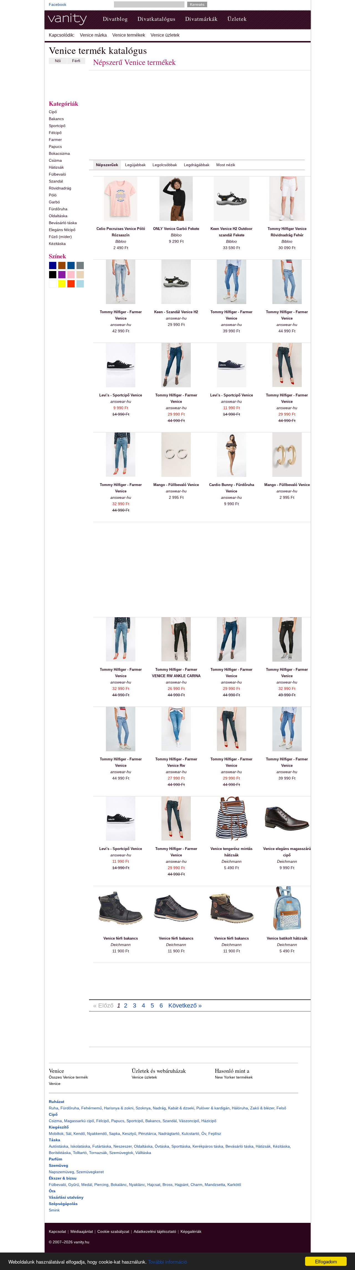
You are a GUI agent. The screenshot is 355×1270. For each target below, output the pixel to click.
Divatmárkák (201, 18)
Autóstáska (58, 1146)
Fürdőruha (58, 209)
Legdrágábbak (196, 165)
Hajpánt (181, 1184)
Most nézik (225, 165)
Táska (54, 1140)
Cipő (53, 112)
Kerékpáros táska (207, 1146)
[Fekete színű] (53, 275)
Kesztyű (129, 1133)
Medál (86, 1184)
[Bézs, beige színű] (80, 275)
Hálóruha (240, 1108)
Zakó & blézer (262, 1108)
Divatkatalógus (157, 18)
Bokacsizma (59, 153)
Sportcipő (57, 125)
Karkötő (234, 1184)
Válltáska (143, 1152)
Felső (281, 1108)
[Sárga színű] (62, 284)
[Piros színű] (71, 284)
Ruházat (56, 1101)
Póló (53, 195)
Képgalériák (191, 1231)
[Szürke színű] (80, 265)
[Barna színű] (62, 265)
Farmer (55, 139)
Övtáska (162, 1146)
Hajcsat (153, 1184)
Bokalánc (119, 1184)
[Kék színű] (71, 265)
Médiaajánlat (81, 1231)
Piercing (101, 1184)
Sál (68, 1133)
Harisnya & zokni (118, 1108)
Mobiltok (56, 1133)
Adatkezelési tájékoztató (155, 1231)
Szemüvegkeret (90, 1172)
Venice (54, 1083)
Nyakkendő (97, 1133)
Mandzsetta (215, 1184)
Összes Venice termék (68, 1077)
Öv (203, 1133)
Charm (196, 1184)
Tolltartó (80, 1152)
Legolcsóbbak (165, 165)
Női (58, 61)
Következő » (185, 1005)
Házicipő (208, 1121)
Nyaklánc (137, 1184)
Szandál (56, 181)
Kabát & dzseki (181, 1108)
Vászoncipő (189, 1121)
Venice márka (93, 35)
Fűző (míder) (60, 236)
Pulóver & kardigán (213, 1108)
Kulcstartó (190, 1133)
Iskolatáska (80, 1146)
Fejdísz (214, 1133)
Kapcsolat (57, 1231)
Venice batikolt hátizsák (287, 938)
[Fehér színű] (53, 284)
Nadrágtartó (168, 1133)
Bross (168, 1184)
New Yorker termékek (234, 1077)
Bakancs (56, 119)
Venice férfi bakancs (120, 938)
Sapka (114, 1133)
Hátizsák (56, 167)
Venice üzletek (165, 35)
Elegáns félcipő (62, 229)
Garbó (54, 202)
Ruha (53, 1108)
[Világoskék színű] (80, 284)
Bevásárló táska (63, 223)
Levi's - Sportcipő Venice (120, 395)
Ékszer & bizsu (63, 1178)
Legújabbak (135, 165)
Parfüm (55, 1159)
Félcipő (55, 132)
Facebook (57, 4)
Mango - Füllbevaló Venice (176, 485)
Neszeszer (122, 1146)
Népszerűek (107, 165)
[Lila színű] (62, 275)
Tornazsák (98, 1152)
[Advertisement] (65, 80)
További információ (167, 1261)
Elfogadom (326, 1261)
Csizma (55, 160)
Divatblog (115, 18)
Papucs (55, 146)
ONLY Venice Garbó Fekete (176, 229)
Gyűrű (73, 1184)
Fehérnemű (91, 1108)
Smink (54, 1210)
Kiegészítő (59, 1127)
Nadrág (159, 1108)
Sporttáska (180, 1146)
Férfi (76, 61)
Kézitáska (57, 243)
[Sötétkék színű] (53, 265)
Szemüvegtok (121, 1152)
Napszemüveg (61, 1172)
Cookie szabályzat (113, 1231)
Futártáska (101, 1146)
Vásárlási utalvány (66, 1197)
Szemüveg (58, 1165)
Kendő (79, 1133)
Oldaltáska (58, 216)
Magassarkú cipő (79, 1121)
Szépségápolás (63, 1203)
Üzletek (237, 18)
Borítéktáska (60, 1152)
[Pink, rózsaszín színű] (71, 275)
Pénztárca (147, 1133)
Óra (52, 1191)
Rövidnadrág (60, 188)
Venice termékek (128, 35)
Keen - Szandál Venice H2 (176, 312)
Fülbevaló (57, 174)
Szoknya (143, 1108)
